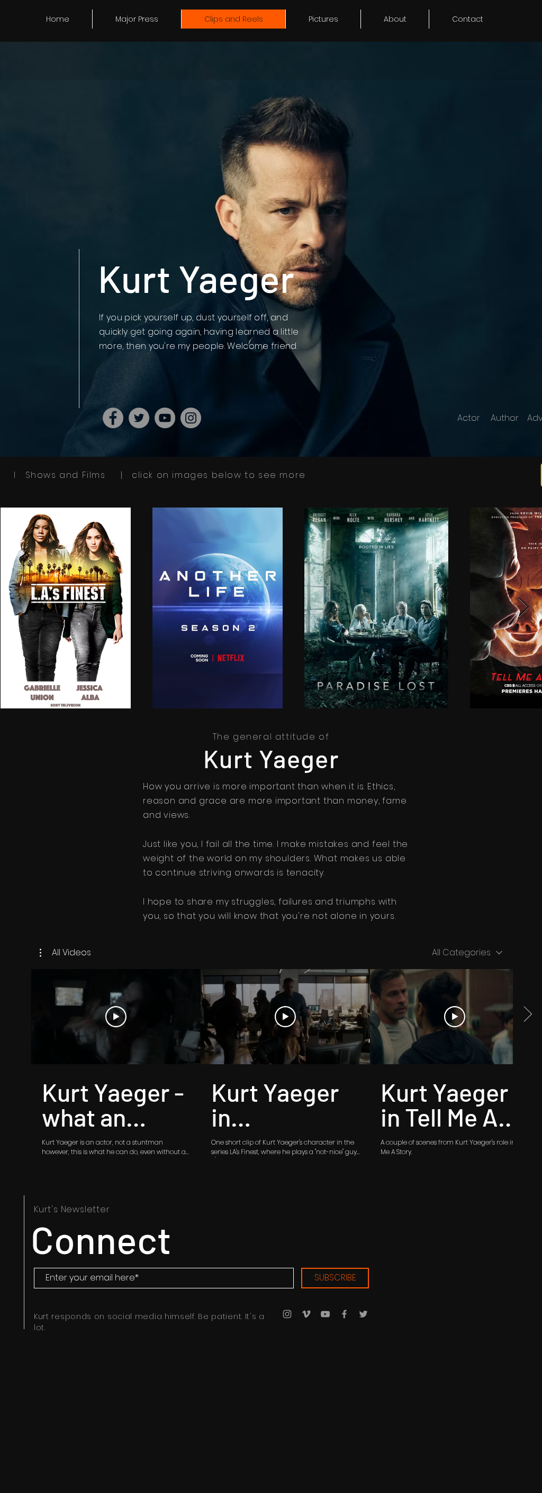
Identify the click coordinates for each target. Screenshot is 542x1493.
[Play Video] (116, 1016)
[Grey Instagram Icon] (287, 1314)
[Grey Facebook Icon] (344, 1314)
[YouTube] (165, 418)
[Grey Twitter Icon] (363, 1314)
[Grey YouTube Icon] (325, 1314)
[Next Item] (524, 607)
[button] (65, 952)
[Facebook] (113, 418)
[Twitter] (139, 418)
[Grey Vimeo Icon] (306, 1314)
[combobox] (467, 952)
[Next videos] (527, 1014)
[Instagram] (190, 418)
